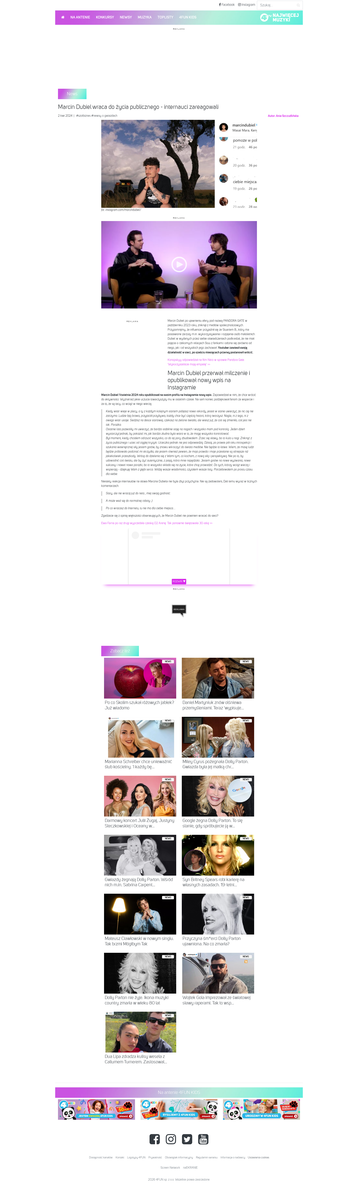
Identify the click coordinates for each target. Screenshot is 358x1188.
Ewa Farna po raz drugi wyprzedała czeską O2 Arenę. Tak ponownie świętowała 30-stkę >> (156, 523)
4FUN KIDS (187, 17)
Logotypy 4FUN (136, 1157)
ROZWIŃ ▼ (179, 581)
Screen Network (170, 1167)
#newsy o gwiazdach (104, 115)
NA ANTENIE (80, 17)
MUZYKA (145, 17)
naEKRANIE (190, 1167)
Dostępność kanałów (101, 1157)
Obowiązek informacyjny (179, 1157)
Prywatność (155, 1157)
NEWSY (126, 17)
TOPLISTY (165, 17)
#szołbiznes (83, 115)
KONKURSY (105, 17)
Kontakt (120, 1157)
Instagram (248, 5)
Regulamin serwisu (207, 1157)
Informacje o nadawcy (233, 1157)
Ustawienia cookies (258, 1157)
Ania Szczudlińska (287, 115)
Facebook (228, 5)
